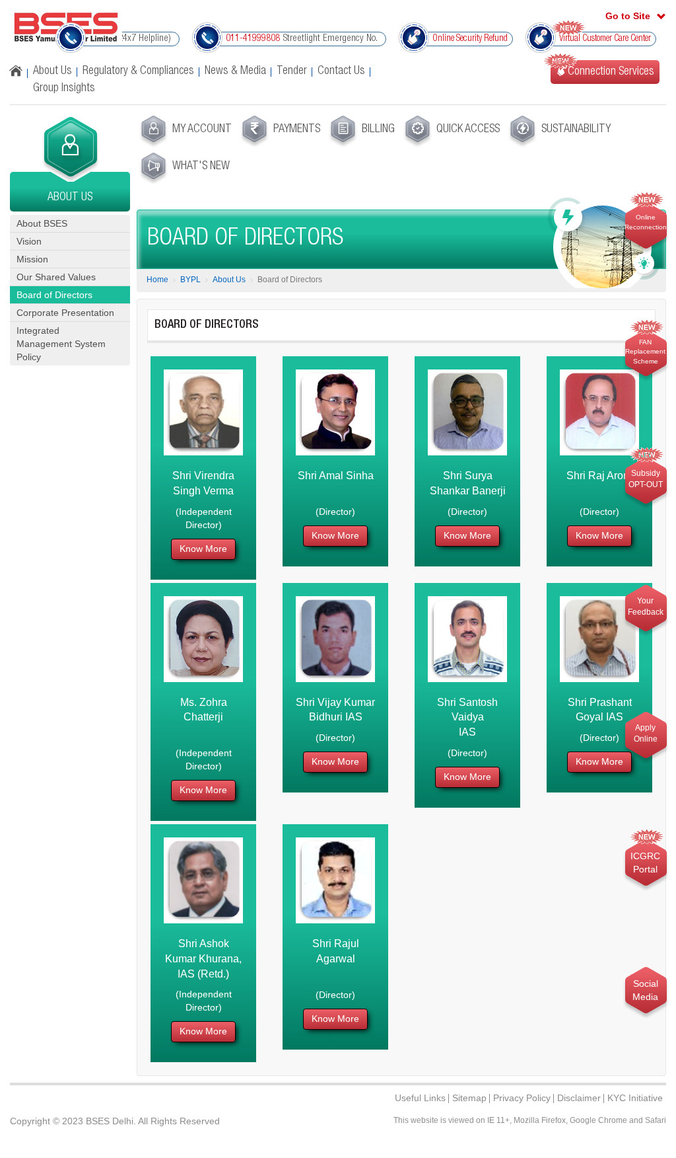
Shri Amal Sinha (336, 475)
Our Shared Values (56, 277)
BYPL (190, 279)
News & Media (235, 71)
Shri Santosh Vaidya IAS (467, 717)
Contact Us (341, 71)
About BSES (42, 223)
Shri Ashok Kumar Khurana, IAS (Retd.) (203, 959)
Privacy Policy (522, 1098)
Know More (203, 548)
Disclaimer (579, 1098)
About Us (52, 71)
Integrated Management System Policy (61, 343)
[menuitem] (184, 131)
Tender (292, 71)
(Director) (335, 511)
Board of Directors (54, 295)
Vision (29, 241)
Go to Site (627, 16)
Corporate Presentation (65, 312)
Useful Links (420, 1098)
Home (157, 279)
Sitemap (469, 1098)
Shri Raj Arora (599, 475)
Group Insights (64, 89)
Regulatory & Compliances (138, 71)
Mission (32, 259)
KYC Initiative (635, 1098)
